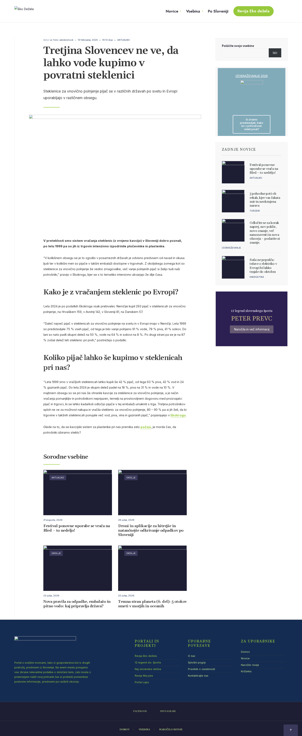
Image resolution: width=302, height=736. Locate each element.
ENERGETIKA (257, 276)
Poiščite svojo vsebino (238, 45)
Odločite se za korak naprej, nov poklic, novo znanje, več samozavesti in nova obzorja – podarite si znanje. (265, 233)
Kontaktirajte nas (198, 675)
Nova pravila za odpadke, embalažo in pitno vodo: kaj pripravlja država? (77, 604)
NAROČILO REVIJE (170, 729)
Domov (245, 651)
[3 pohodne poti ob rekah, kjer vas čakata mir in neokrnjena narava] (233, 201)
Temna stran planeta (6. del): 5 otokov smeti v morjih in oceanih (152, 604)
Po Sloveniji (218, 11)
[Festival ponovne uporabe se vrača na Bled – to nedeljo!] (233, 172)
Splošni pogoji (197, 662)
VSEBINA (144, 729)
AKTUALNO (123, 39)
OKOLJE (131, 477)
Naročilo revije (250, 665)
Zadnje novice (239, 149)
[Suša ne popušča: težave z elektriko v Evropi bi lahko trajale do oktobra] (233, 267)
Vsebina (193, 11)
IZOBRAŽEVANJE (231, 247)
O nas (191, 655)
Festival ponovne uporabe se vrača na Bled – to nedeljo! (76, 528)
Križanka (246, 671)
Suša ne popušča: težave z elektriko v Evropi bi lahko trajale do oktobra (263, 266)
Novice (172, 11)
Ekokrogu (178, 415)
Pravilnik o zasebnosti (201, 669)
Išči (275, 52)
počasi (146, 427)
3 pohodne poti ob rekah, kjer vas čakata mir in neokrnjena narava (265, 200)
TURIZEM (255, 210)
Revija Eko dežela (253, 11)
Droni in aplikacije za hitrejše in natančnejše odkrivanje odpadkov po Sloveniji (150, 530)
